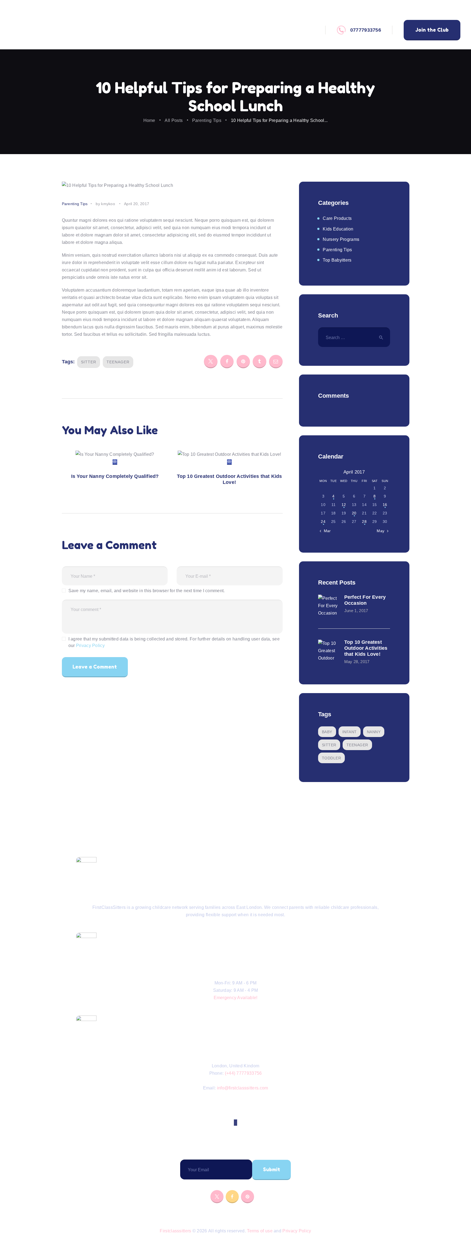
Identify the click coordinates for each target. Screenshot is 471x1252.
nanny (374, 732)
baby (327, 732)
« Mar (325, 531)
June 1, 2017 (356, 611)
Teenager (118, 362)
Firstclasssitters (175, 1231)
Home (149, 120)
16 (385, 504)
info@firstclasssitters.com (242, 1088)
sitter (88, 362)
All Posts (174, 120)
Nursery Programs (341, 239)
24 (323, 521)
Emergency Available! (236, 997)
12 (344, 504)
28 (364, 521)
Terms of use (260, 1231)
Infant (349, 732)
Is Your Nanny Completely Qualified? (115, 476)
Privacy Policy (90, 645)
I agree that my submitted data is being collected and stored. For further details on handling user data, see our (174, 642)
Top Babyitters (337, 260)
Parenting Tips (206, 120)
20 (354, 513)
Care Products (337, 218)
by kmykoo (106, 204)
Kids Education (338, 229)
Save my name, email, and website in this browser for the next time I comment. (146, 590)
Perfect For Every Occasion (365, 600)
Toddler (331, 758)
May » (382, 531)
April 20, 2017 (136, 204)
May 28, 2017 (357, 662)
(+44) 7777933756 (243, 1073)
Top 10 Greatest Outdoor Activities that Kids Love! (229, 479)
